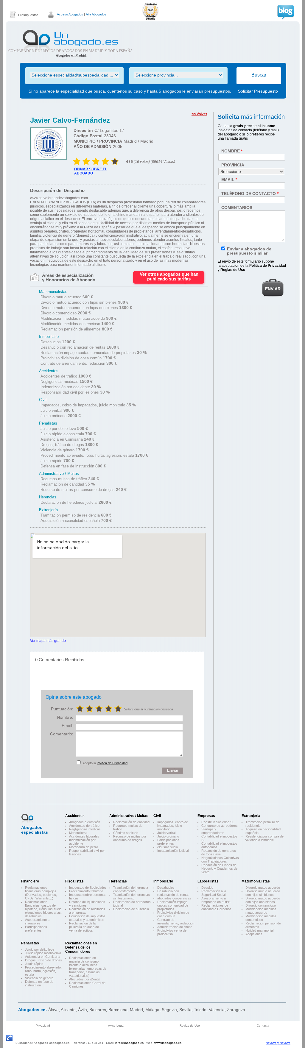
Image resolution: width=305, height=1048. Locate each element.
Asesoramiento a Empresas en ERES (215, 900)
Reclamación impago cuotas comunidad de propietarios (172, 905)
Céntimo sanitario (125, 833)
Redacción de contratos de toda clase (218, 852)
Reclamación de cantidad (131, 822)
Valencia (217, 1009)
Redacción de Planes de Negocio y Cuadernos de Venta (219, 868)
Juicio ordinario (168, 836)
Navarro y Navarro (278, 1042)
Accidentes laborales (84, 836)
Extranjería (251, 816)
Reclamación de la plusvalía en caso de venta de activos (84, 926)
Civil (157, 816)
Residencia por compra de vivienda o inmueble (264, 838)
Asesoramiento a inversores (37, 921)
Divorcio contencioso (260, 905)
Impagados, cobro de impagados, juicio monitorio (172, 825)
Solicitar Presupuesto (258, 91)
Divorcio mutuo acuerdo (262, 887)
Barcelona (117, 1009)
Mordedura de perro (83, 847)
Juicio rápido (34, 964)
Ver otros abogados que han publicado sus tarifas (169, 276)
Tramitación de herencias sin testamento (131, 896)
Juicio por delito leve (39, 949)
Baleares (97, 1009)
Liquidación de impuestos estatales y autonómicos (87, 917)
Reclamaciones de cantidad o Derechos (216, 907)
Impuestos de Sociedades (88, 887)
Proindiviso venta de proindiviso (171, 932)
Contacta (263, 1025)
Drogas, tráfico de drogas (43, 960)
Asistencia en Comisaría (42, 956)
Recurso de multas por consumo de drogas (129, 838)
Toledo (200, 1009)
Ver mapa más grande (48, 640)
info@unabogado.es (129, 1042)
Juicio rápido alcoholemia (43, 953)
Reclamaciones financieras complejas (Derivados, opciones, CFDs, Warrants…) (41, 893)
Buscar (258, 74)
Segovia (169, 1009)
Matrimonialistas (256, 881)
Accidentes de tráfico (84, 825)
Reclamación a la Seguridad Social (213, 892)
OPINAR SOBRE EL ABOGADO (90, 171)
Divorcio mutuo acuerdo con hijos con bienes (262, 900)
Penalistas (30, 943)
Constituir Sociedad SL (217, 822)
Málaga (152, 1009)
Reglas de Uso (190, 1025)
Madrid (136, 1009)
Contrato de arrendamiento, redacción (175, 921)
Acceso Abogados (70, 14)
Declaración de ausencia (131, 909)
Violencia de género (39, 978)
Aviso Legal (116, 1025)
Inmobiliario (163, 881)
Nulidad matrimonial (259, 930)
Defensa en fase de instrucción (39, 983)
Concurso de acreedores (219, 825)
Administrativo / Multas (128, 816)
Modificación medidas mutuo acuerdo (260, 910)
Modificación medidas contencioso (260, 917)
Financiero (30, 881)
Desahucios (166, 887)
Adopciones (253, 934)
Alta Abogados (96, 14)
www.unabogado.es (167, 1042)
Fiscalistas (74, 881)
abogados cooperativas (174, 898)
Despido (207, 887)
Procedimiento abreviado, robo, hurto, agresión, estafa (43, 971)
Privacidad (43, 1025)
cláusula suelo (167, 847)
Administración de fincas (174, 927)
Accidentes (75, 816)
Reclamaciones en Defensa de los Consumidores (81, 947)
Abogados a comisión (84, 822)
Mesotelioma (78, 833)
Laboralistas (208, 881)
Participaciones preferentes (168, 841)
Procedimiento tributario (86, 891)
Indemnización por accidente (82, 841)
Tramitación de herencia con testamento (130, 889)
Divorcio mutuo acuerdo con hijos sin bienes (262, 892)
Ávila (82, 1009)
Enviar (172, 770)
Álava (53, 1009)
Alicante (68, 1009)
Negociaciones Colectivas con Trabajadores (220, 859)
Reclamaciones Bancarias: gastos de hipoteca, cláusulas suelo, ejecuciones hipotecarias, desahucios (43, 909)
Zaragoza (236, 1009)
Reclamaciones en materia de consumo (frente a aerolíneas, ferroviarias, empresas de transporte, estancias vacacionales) (87, 966)
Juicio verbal (166, 833)
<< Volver (199, 114)
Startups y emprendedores (212, 831)
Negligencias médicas (85, 829)
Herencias (118, 881)
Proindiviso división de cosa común (173, 914)
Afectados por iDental (84, 979)
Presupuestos (28, 15)
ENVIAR (273, 288)
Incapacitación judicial (173, 850)
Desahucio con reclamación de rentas (173, 892)
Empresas (206, 816)
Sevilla (185, 1009)
